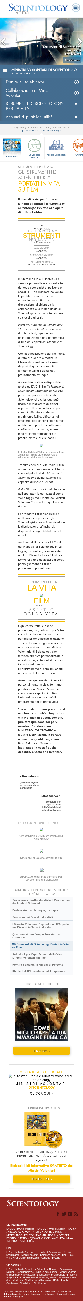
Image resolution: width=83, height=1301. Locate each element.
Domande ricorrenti (50, 1255)
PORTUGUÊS (26, 1241)
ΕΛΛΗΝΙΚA (66, 1238)
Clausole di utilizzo (65, 1294)
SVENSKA (64, 1235)
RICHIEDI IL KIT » (41, 1179)
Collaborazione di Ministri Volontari (29, 93)
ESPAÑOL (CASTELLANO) (44, 1238)
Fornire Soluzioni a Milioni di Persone (37, 964)
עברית (26, 1232)
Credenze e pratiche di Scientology (43, 1252)
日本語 (35, 1232)
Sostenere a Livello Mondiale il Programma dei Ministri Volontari (41, 902)
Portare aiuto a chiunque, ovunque (35, 910)
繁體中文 (59, 1232)
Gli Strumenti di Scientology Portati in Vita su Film (40, 946)
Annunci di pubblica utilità (29, 117)
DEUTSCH (30, 1235)
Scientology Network (47, 1269)
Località (56, 1257)
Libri (64, 1255)
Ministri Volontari (29, 1255)
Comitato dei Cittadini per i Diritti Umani (26, 1283)
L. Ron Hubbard (14, 1252)
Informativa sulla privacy (16, 1294)
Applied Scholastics (57, 155)
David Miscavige (25, 1272)
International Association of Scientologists (44, 1274)
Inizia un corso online (46, 1272)
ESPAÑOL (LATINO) (17, 1238)
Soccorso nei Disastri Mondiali (32, 917)
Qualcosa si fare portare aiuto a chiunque (36, 936)
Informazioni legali (13, 1296)
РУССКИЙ (47, 1232)
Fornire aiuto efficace (25, 82)
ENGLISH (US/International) (20, 1229)
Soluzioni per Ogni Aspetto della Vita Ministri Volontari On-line (37, 956)
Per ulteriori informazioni (26, 1257)
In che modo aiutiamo (12, 156)
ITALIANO (11, 1241)
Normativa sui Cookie (42, 1294)
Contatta (45, 1257)
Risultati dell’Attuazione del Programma (38, 971)
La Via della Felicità (34, 156)
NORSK (52, 1235)
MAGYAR (41, 1235)
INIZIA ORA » (41, 1051)
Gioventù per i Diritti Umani (53, 1280)
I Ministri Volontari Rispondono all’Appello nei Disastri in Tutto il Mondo (40, 926)
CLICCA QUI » (41, 1093)
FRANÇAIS (14, 1232)
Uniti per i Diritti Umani (25, 1280)
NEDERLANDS (14, 1235)
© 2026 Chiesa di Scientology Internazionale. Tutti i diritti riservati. (37, 1291)
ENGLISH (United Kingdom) (51, 1229)
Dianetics (29, 1269)
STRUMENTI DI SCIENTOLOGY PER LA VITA (34, 106)
